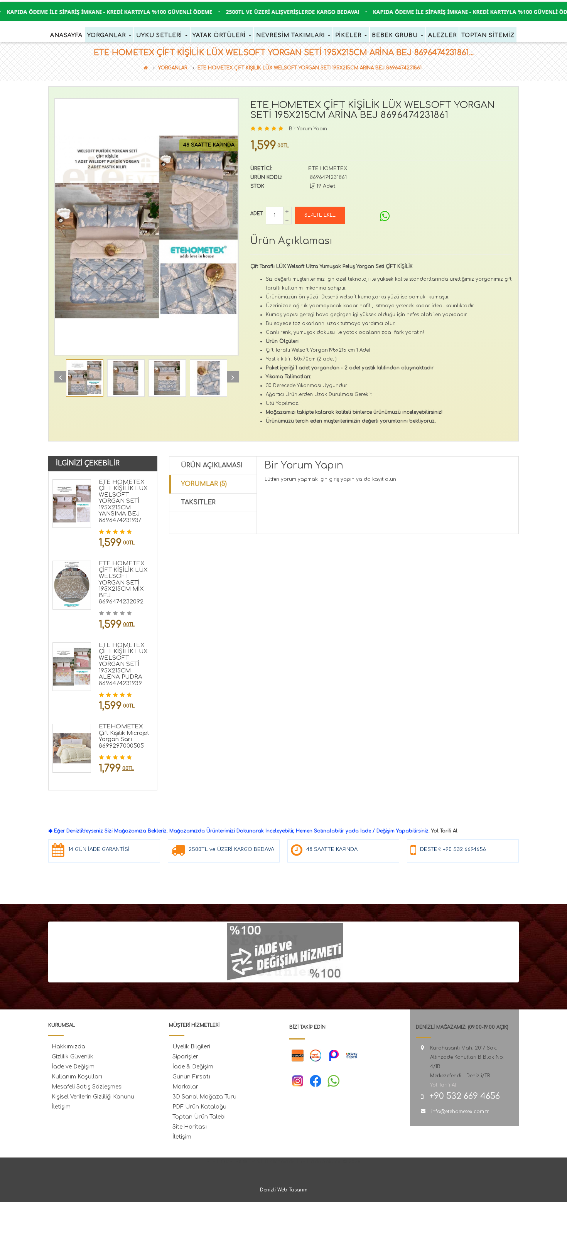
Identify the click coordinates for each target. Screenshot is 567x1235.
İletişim (61, 1107)
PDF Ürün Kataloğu (199, 1107)
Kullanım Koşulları (77, 1077)
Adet (256, 213)
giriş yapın (341, 479)
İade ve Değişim (73, 1067)
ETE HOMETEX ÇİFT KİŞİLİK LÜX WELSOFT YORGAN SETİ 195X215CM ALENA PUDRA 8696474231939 (123, 664)
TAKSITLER (198, 502)
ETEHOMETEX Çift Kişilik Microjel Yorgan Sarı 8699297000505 (124, 736)
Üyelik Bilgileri (191, 1047)
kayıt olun (384, 479)
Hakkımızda (68, 1047)
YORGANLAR (172, 68)
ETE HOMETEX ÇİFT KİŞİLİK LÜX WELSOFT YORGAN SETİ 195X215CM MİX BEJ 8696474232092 (123, 582)
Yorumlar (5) (204, 483)
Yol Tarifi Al (444, 831)
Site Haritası (189, 1127)
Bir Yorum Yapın (308, 128)
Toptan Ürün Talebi (199, 1117)
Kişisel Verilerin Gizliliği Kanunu (93, 1097)
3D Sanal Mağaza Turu (204, 1097)
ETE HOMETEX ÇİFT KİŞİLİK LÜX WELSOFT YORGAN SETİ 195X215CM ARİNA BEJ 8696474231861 (309, 68)
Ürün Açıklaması (212, 465)
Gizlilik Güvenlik (72, 1057)
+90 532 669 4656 (464, 1096)
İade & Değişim (192, 1067)
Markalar (185, 1087)
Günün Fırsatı (191, 1077)
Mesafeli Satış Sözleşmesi (87, 1087)
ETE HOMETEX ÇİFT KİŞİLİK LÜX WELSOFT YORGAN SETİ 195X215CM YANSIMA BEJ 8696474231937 (123, 501)
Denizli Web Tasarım (283, 1190)
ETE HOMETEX (327, 168)
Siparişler (185, 1057)
